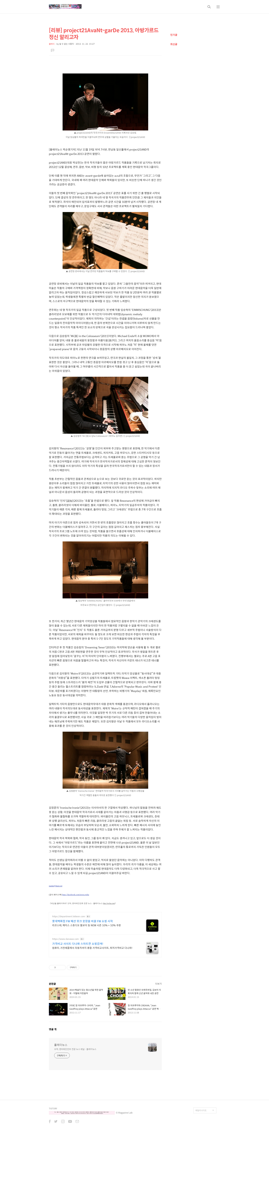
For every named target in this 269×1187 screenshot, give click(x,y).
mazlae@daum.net (55, 886)
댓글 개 (53, 1029)
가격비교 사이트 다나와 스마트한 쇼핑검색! (77, 944)
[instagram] (63, 1122)
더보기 (158, 983)
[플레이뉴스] (65, 6)
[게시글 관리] (62, 967)
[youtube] (70, 1122)
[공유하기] (58, 967)
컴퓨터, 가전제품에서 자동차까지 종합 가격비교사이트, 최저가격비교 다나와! (92, 948)
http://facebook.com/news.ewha (75, 894)
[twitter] (56, 1122)
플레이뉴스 (60, 1045)
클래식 (51, 43)
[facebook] (50, 1122)
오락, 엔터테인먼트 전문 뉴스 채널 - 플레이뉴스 (75, 1049)
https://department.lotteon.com (68, 916)
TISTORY (53, 1108)
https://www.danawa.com (65, 939)
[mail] (77, 1122)
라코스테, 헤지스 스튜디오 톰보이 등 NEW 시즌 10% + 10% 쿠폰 (86, 925)
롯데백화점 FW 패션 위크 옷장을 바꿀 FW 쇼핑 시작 (82, 921)
